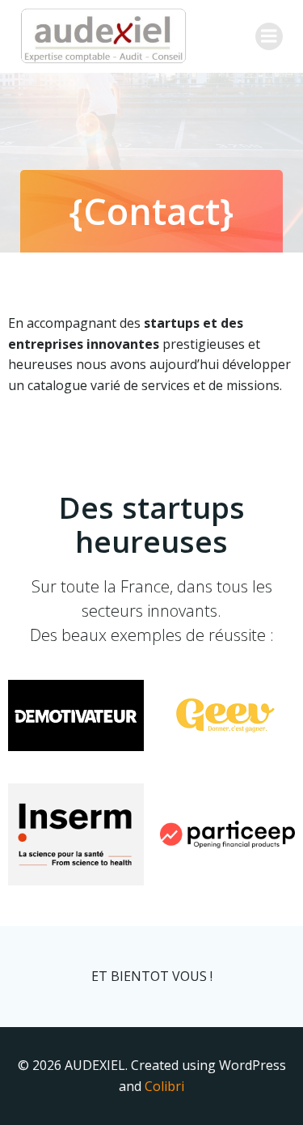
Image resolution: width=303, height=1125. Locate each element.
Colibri (164, 1086)
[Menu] (269, 36)
